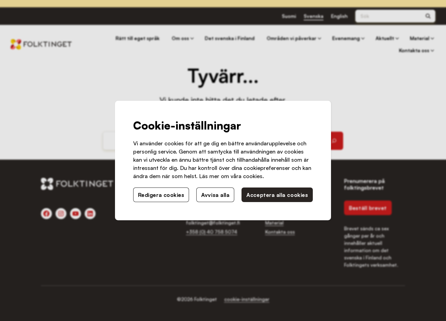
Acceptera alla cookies (277, 194)
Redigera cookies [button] (161, 194)
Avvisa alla (215, 194)
